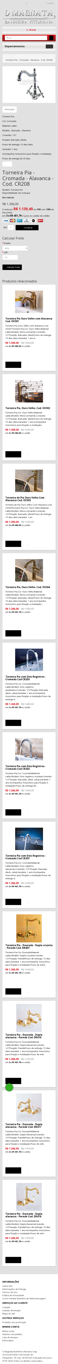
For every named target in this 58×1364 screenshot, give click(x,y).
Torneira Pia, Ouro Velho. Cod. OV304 (27, 587)
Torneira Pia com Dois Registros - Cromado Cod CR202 (25, 767)
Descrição (9, 109)
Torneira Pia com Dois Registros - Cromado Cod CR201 (25, 857)
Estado (7, 243)
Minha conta (8, 1331)
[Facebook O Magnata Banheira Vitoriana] (38, 1351)
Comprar (28, 227)
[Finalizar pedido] (41, 3)
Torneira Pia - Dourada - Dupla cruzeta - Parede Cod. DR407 (29, 946)
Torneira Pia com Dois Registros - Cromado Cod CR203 (25, 678)
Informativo (8, 1340)
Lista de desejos (10, 1337)
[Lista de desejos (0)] (33, 3)
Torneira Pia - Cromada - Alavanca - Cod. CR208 (29, 60)
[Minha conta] (25, 3)
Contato (6, 1307)
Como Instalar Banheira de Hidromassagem (24, 1298)
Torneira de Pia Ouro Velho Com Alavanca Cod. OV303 (24, 499)
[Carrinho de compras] (37, 3)
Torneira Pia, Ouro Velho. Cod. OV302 (27, 408)
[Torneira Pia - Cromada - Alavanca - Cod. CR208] (29, 84)
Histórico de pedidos (12, 1334)
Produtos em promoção (14, 1322)
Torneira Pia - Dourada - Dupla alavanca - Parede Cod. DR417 (23, 1126)
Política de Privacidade (13, 1295)
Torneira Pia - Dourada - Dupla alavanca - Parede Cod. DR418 (23, 1215)
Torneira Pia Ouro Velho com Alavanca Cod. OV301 (28, 320)
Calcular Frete (13, 267)
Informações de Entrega (14, 1289)
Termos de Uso (9, 1292)
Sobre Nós (7, 1286)
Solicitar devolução (11, 1310)
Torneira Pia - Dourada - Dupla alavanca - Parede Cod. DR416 (23, 1036)
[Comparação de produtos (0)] (30, 3)
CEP (6, 252)
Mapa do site (8, 1313)
